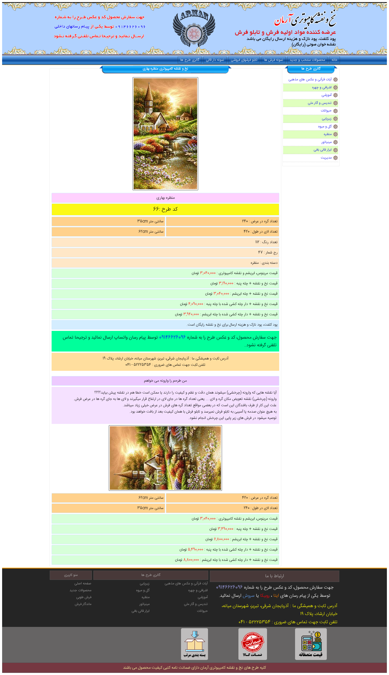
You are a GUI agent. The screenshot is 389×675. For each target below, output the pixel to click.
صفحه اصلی (82, 583)
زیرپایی (327, 119)
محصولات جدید (80, 590)
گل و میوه (325, 127)
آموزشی (327, 95)
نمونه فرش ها (273, 60)
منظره (328, 134)
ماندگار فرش (83, 604)
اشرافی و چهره (322, 87)
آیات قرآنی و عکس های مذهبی (310, 79)
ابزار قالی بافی (323, 150)
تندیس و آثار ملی (320, 103)
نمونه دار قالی (215, 60)
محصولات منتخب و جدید (307, 60)
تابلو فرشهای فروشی (244, 60)
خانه (334, 60)
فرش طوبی (83, 597)
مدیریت (326, 158)
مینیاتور (327, 142)
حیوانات (326, 111)
